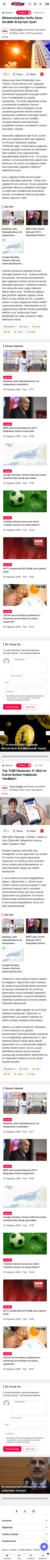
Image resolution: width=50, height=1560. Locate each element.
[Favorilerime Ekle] (42, 74)
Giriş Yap (30, 707)
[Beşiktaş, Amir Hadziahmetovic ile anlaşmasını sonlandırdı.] (13, 223)
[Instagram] (33, 1511)
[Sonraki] (48, 733)
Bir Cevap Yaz (13, 644)
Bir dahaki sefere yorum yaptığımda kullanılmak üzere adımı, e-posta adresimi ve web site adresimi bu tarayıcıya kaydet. (25, 698)
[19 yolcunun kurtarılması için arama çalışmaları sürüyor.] (25, 1475)
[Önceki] (2, 733)
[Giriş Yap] (40, 4)
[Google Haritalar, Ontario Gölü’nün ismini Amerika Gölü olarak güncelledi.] (13, 252)
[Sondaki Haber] (17, 3)
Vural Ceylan (16, 29)
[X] (25, 1511)
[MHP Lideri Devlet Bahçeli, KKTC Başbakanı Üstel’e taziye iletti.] (37, 223)
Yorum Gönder (12, 707)
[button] (35, 4)
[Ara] (30, 4)
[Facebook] (16, 1511)
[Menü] (4, 4)
